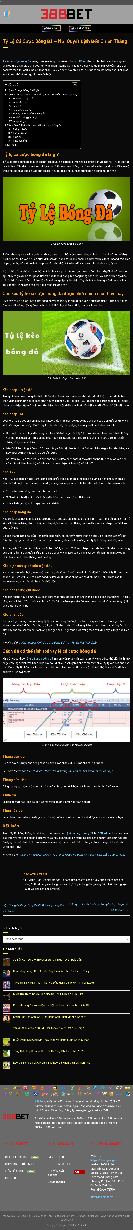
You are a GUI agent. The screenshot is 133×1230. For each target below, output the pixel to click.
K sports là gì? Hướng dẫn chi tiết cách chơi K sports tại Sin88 (51, 1005)
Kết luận (12, 144)
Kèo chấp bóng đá (22, 109)
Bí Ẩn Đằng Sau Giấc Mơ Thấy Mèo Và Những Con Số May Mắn (51, 1040)
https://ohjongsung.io (103, 1160)
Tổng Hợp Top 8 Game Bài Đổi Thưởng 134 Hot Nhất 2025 (49, 1051)
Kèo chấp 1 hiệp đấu (23, 98)
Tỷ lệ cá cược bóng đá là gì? (23, 90)
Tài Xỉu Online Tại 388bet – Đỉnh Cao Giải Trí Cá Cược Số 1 (49, 1028)
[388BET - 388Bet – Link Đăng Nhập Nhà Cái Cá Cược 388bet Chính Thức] (66, 14)
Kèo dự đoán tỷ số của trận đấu (29, 113)
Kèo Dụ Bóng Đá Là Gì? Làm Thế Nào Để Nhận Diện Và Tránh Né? (52, 1062)
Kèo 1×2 (17, 106)
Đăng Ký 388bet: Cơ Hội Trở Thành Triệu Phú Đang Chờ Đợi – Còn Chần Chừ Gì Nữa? (73, 854)
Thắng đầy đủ (20, 129)
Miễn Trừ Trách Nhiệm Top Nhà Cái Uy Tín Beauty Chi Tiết (48, 994)
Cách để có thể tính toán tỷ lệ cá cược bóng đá (34, 125)
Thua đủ (17, 136)
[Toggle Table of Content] (73, 85)
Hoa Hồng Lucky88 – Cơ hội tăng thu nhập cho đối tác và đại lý (51, 971)
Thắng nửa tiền (20, 133)
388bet (82, 61)
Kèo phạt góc (20, 121)
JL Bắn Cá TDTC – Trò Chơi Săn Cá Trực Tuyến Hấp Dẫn (47, 959)
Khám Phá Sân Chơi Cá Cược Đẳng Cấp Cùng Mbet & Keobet (49, 1017)
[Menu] (7, 14)
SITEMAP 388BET (101, 1197)
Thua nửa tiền (20, 140)
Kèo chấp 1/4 (20, 102)
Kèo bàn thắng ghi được (25, 117)
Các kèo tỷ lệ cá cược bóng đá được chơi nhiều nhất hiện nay (42, 94)
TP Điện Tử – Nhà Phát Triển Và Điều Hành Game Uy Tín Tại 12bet (53, 982)
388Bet (39, 1101)
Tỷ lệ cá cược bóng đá (17, 61)
